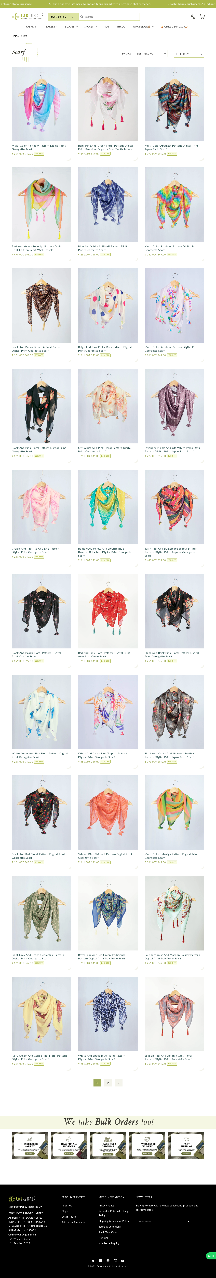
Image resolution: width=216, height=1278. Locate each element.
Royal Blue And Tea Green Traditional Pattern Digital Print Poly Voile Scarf (101, 956)
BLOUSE (70, 26)
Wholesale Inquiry (109, 1243)
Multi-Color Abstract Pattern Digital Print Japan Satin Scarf (171, 147)
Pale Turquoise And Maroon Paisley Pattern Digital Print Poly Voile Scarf (172, 956)
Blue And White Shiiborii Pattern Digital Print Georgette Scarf (103, 248)
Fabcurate (101, 1266)
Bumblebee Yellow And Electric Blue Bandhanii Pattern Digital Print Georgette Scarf (104, 552)
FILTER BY (182, 53)
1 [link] (97, 1082)
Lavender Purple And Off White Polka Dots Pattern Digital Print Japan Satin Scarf (172, 449)
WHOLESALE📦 (142, 26)
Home (15, 35)
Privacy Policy (106, 1205)
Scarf (24, 35)
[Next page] (119, 1082)
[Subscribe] (188, 1221)
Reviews (103, 1237)
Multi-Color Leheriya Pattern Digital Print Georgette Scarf (171, 855)
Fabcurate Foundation (74, 1222)
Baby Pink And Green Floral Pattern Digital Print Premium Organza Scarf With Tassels (105, 147)
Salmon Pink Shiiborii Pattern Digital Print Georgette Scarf (105, 855)
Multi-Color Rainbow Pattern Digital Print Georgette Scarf (39, 147)
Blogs (65, 1211)
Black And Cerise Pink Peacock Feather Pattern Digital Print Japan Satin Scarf (169, 755)
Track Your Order (108, 1232)
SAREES (50, 26)
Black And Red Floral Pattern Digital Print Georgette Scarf (38, 855)
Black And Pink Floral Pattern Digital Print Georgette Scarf (39, 449)
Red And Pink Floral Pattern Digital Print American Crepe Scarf (104, 654)
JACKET (89, 26)
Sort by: (126, 53)
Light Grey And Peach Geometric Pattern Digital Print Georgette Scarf (38, 956)
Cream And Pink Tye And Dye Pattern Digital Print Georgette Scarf (35, 550)
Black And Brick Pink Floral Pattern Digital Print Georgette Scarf (172, 654)
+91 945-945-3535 (19, 1239)
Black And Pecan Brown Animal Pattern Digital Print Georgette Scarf (37, 348)
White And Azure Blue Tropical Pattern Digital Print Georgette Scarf (103, 755)
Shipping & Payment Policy (114, 1221)
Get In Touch (69, 1216)
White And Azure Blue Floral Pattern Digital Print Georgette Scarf (40, 755)
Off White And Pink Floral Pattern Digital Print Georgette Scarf (104, 449)
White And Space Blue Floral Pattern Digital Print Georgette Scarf (101, 1057)
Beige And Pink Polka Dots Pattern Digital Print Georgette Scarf (105, 348)
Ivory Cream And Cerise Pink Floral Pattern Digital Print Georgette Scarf (39, 1057)
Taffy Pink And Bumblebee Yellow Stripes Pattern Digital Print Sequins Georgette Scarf (171, 552)
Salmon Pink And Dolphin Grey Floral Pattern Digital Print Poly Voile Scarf (168, 1057)
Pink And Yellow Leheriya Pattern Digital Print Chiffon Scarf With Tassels (37, 248)
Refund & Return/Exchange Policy (114, 1213)
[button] (202, 16)
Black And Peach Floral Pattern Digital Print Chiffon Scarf (36, 654)
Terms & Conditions (110, 1226)
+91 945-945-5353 (19, 1243)
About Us (67, 1205)
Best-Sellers (58, 16)
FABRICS (31, 26)
